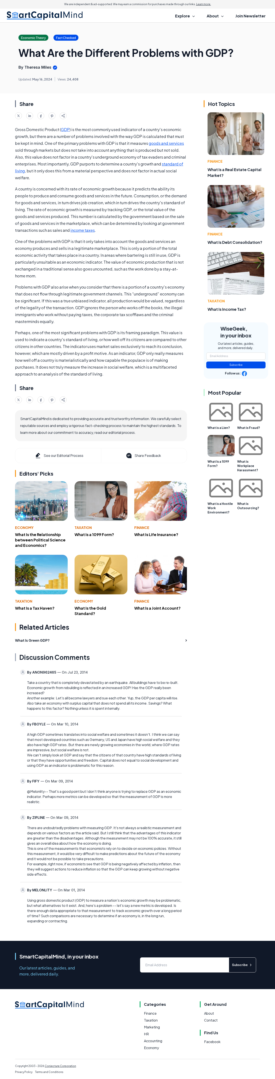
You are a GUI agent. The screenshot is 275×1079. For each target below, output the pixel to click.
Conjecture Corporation (60, 1066)
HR (146, 1034)
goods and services (166, 143)
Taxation (83, 527)
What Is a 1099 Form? (94, 534)
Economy (24, 527)
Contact (211, 1020)
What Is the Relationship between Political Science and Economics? (40, 540)
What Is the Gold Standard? (90, 611)
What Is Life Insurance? (156, 534)
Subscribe (236, 364)
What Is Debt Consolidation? (235, 242)
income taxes (82, 230)
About (209, 1013)
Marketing (152, 1027)
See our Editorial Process (63, 455)
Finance (141, 527)
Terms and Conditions (49, 1072)
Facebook (212, 1041)
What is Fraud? (248, 428)
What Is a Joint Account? (157, 608)
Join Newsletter (250, 15)
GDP (65, 129)
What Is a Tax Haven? (35, 608)
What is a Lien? (219, 428)
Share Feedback (147, 455)
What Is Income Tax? (227, 309)
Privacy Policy (23, 1072)
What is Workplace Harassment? (247, 465)
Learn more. (203, 4)
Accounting (153, 1041)
